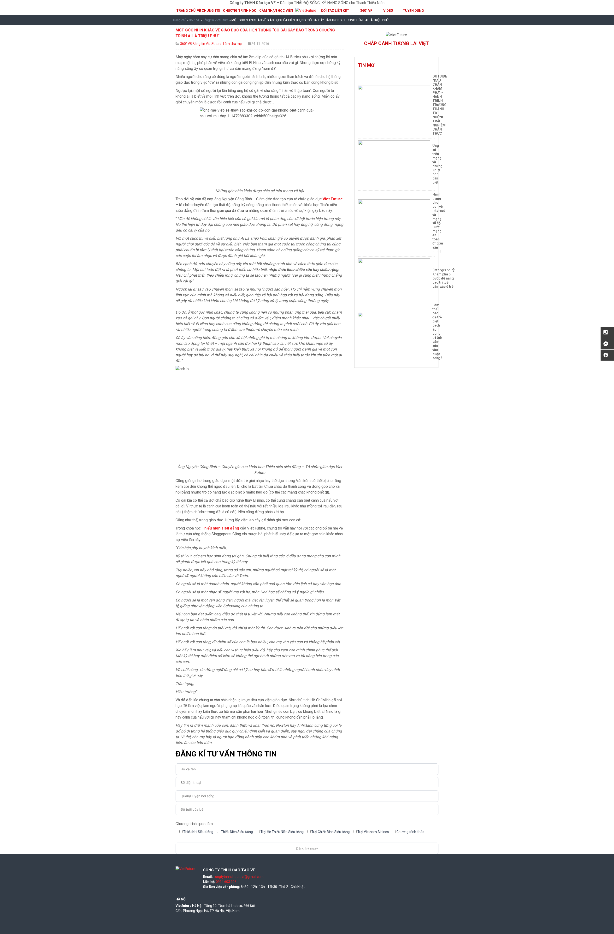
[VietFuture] (305, 10)
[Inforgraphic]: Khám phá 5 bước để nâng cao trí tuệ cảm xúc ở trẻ (443, 278)
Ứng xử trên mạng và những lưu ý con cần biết (437, 164)
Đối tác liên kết (335, 10)
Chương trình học (239, 10)
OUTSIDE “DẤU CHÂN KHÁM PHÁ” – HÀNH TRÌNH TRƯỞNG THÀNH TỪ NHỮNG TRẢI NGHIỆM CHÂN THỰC (439, 104)
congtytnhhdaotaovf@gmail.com (238, 877)
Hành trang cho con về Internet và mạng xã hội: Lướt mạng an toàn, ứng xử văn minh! (438, 222)
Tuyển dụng (413, 10)
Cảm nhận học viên (276, 10)
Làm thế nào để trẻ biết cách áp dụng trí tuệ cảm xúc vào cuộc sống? (437, 331)
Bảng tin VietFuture (216, 20)
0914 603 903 (226, 882)
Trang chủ (185, 10)
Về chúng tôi (208, 10)
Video (388, 10)
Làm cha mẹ (232, 44)
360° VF (366, 10)
